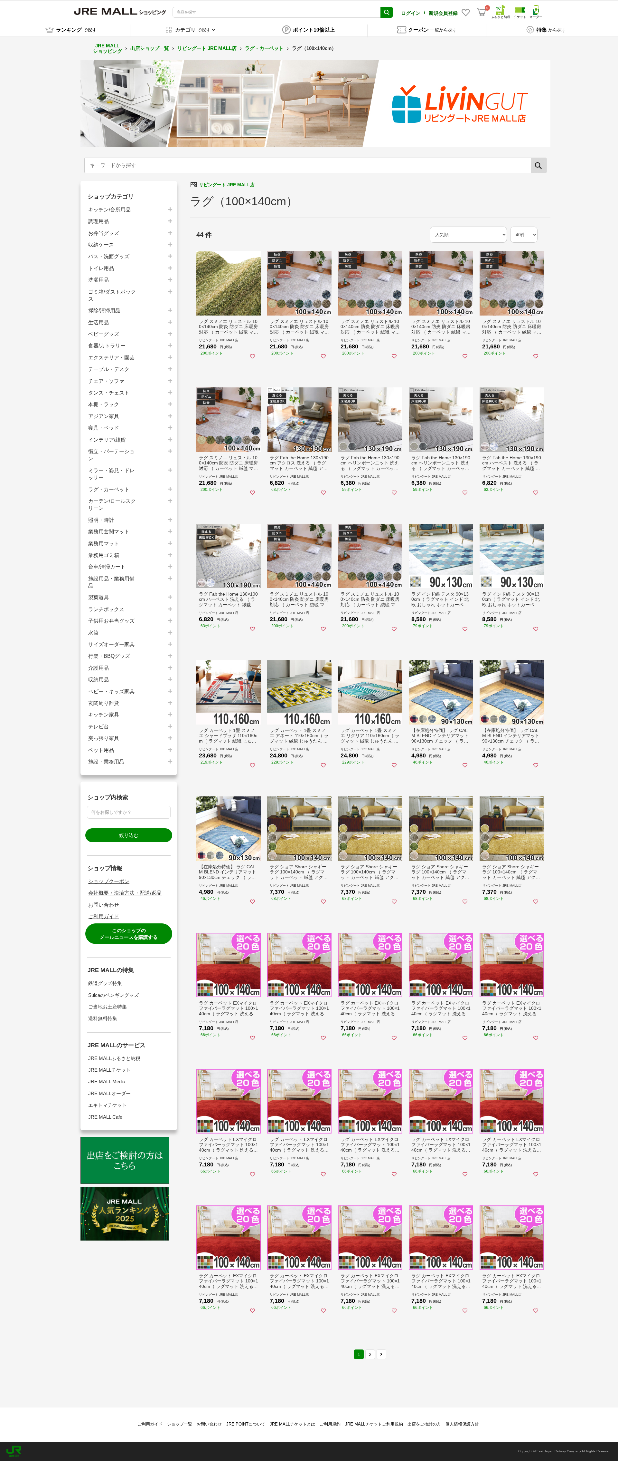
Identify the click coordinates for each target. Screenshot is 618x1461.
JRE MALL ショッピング (107, 48)
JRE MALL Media (106, 1081)
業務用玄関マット (108, 531)
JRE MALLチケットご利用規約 (374, 1424)
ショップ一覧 (179, 1424)
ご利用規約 (330, 1424)
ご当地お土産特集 (107, 1006)
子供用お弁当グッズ (111, 621)
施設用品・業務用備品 (111, 582)
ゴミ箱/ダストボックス (112, 295)
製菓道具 (98, 597)
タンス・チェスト (108, 392)
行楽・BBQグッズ (109, 656)
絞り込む (128, 835)
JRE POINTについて (245, 1424)
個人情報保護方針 (462, 1424)
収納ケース (101, 245)
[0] (481, 12)
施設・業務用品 (106, 762)
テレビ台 (98, 726)
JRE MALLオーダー (109, 1093)
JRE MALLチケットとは (292, 1424)
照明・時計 (101, 520)
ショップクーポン (108, 881)
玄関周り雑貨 (103, 703)
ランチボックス (106, 609)
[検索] (539, 165)
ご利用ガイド (103, 916)
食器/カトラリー (107, 345)
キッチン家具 (103, 714)
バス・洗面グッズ (108, 256)
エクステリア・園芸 (111, 357)
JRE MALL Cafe (105, 1117)
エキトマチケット (107, 1105)
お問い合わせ (103, 905)
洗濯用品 (98, 280)
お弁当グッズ (103, 233)
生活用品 (98, 322)
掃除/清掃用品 (104, 310)
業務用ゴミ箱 (103, 555)
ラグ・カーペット (264, 48)
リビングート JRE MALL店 (207, 48)
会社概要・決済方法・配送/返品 (125, 893)
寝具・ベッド (103, 428)
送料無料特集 (102, 1018)
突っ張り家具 (103, 738)
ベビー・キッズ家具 (111, 691)
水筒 (93, 633)
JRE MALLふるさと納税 (114, 1058)
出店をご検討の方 (424, 1424)
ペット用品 (101, 750)
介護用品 (98, 668)
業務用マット (103, 543)
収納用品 (98, 679)
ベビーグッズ (103, 334)
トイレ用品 (101, 268)
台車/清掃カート (107, 567)
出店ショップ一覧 (149, 48)
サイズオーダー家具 (111, 644)
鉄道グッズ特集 (105, 983)
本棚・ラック (103, 404)
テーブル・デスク (108, 369)
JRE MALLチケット (109, 1070)
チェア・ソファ (106, 381)
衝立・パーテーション (111, 455)
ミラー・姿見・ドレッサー (111, 474)
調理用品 (98, 221)
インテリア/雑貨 (107, 440)
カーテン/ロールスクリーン (112, 504)
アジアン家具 (103, 416)
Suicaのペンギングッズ (113, 995)
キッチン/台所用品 (109, 209)
